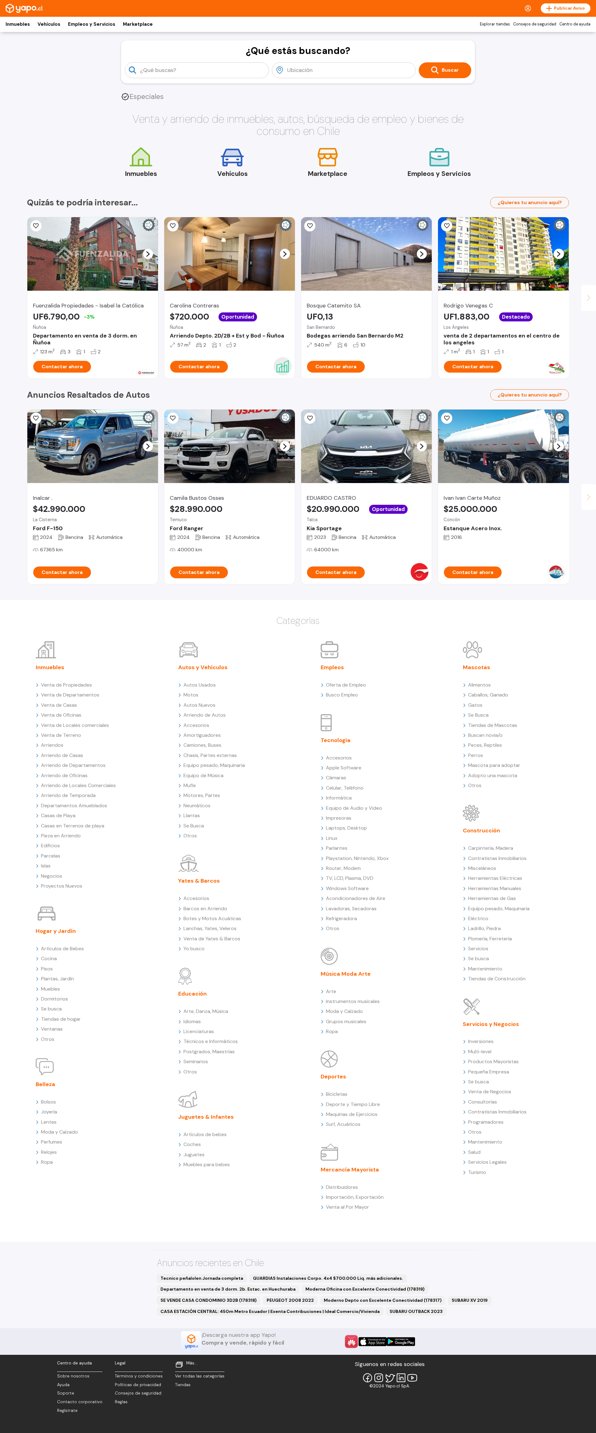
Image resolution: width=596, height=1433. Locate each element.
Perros (475, 755)
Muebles (50, 989)
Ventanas (52, 1029)
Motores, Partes (201, 795)
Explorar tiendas (495, 24)
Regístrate (67, 1410)
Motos (190, 695)
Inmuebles (18, 24)
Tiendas (183, 1384)
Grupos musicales (346, 1021)
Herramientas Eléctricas (495, 878)
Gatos (475, 705)
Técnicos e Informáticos (210, 1041)
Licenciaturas (198, 1031)
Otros (47, 1039)
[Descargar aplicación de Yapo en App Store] (373, 1341)
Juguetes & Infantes (206, 1117)
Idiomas (192, 1021)
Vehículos (49, 24)
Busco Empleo (342, 695)
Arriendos (52, 745)
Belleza (45, 1084)
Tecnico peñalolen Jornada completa (201, 1278)
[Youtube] (412, 1377)
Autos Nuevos (199, 705)
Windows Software (347, 888)
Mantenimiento (485, 968)
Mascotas (476, 667)
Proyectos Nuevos (61, 886)
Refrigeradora (341, 918)
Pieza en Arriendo (61, 835)
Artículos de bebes (205, 1134)
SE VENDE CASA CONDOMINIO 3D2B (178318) (208, 1300)
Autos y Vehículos (203, 667)
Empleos (332, 667)
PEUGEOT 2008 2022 (290, 1300)
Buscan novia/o (485, 735)
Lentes (48, 1122)
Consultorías (482, 1102)
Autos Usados (199, 685)
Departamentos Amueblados (74, 805)
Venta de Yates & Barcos (211, 938)
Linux (331, 838)
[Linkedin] (401, 1377)
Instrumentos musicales (353, 1001)
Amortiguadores (202, 735)
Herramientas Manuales (494, 888)
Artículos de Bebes (62, 948)
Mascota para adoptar (494, 765)
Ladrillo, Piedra (484, 928)
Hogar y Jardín (56, 931)
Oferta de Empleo (346, 685)
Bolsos (48, 1102)
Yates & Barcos (199, 880)
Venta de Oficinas (61, 715)
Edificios (50, 845)
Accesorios (196, 725)
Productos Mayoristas (493, 1061)
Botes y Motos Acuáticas (212, 918)
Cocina (49, 958)
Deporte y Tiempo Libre (353, 1104)
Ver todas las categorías (199, 1376)
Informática (339, 798)
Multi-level (479, 1051)
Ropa (47, 1162)
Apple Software (343, 767)
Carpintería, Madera (490, 848)
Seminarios (195, 1061)
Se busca (51, 1008)
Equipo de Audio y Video (354, 808)
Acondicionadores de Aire (355, 898)
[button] (148, 254)
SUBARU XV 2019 (470, 1300)
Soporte (65, 1393)
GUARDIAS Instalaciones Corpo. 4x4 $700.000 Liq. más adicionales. (328, 1278)
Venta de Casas (59, 705)
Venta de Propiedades (66, 685)
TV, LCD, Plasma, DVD (349, 878)
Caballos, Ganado (488, 695)
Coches (192, 1144)
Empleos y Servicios (91, 24)
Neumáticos (196, 805)
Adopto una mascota (492, 775)
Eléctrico (478, 918)
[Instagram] (378, 1377)
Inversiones (481, 1041)
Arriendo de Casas (62, 755)
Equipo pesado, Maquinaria (214, 765)
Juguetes (194, 1154)
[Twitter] (389, 1377)
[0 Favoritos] (36, 225)
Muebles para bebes (206, 1164)
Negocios (51, 876)
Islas (46, 865)
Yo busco (194, 948)
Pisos (47, 968)
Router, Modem (343, 868)
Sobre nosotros (73, 1376)
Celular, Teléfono (344, 788)
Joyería (49, 1111)
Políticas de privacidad (138, 1384)
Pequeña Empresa (488, 1071)
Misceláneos (482, 868)
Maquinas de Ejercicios (351, 1114)
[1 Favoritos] (309, 418)
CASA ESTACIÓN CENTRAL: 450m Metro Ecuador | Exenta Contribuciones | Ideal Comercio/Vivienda (270, 1311)
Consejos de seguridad (534, 24)
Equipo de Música (203, 775)
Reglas (121, 1401)
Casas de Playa (58, 815)
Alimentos (479, 685)
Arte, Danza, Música (205, 1011)
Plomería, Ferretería (490, 938)
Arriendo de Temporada (68, 795)
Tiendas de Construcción (497, 978)
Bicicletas (336, 1094)
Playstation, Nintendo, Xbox (357, 858)
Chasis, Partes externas (210, 755)
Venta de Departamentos (70, 695)
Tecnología (335, 740)
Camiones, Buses (202, 745)
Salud (474, 1152)
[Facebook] (367, 1377)
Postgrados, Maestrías (209, 1051)
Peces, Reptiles (485, 745)
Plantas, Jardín (57, 978)
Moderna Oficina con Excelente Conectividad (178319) (365, 1289)
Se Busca (193, 825)
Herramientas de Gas (492, 898)
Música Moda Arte (346, 974)
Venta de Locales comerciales (75, 725)
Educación (192, 993)
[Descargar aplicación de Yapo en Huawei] (351, 1341)
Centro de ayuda (574, 24)
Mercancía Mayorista (350, 1169)
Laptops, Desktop (346, 828)
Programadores (485, 1122)
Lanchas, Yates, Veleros (210, 928)
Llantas (191, 815)
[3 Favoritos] (172, 225)
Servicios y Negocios (491, 1024)
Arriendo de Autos (204, 715)
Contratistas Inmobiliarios (497, 858)
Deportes (333, 1076)
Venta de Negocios (489, 1091)
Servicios (478, 948)
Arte (331, 991)
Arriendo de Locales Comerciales (78, 785)
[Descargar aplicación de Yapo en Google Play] (401, 1341)
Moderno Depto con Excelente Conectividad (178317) (383, 1300)
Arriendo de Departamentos (73, 765)
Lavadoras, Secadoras (351, 908)
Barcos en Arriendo (205, 908)
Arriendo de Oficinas (64, 775)
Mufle (189, 785)
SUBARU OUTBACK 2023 (416, 1311)
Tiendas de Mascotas (492, 725)
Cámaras (336, 777)
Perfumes (51, 1142)
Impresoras (338, 818)
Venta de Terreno (61, 735)
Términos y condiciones (139, 1376)
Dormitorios (54, 999)
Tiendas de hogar (61, 1019)
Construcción (481, 830)
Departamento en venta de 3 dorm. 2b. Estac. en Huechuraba (228, 1289)
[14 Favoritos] (309, 225)
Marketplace (138, 24)
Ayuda (63, 1384)
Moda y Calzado (59, 1132)
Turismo (477, 1172)
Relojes (49, 1152)
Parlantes (336, 848)
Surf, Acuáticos (343, 1124)
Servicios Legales (487, 1162)
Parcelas (50, 856)
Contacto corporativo (79, 1401)
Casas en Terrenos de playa (72, 825)
